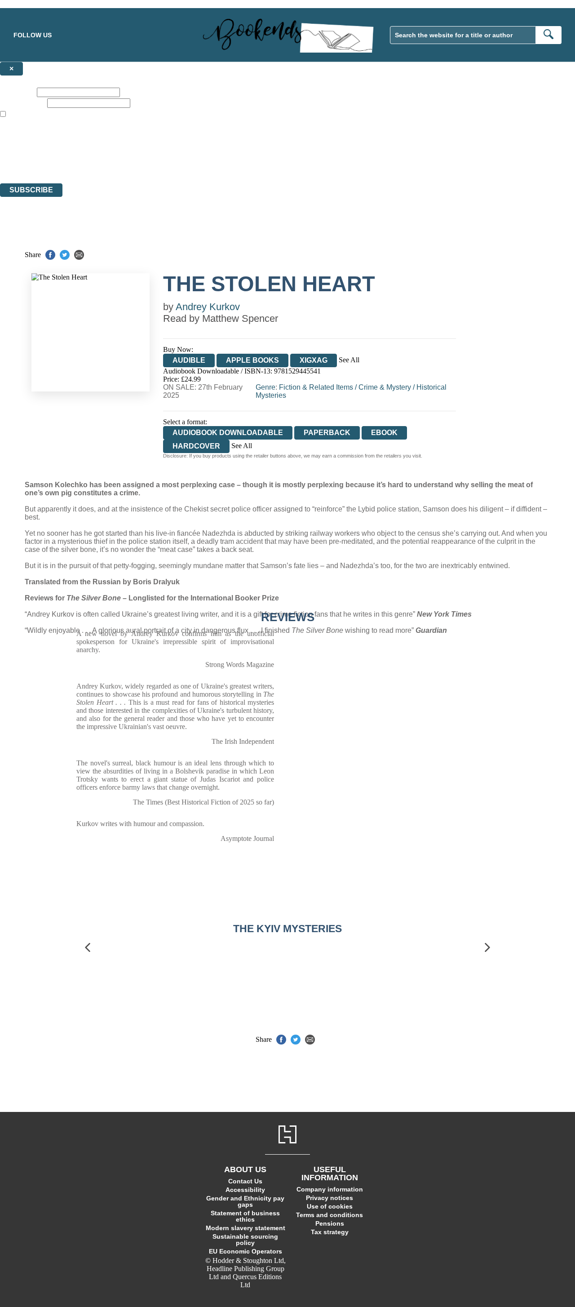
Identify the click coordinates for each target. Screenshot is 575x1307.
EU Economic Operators (245, 1251)
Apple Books (252, 360)
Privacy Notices (178, 163)
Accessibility (245, 1189)
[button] (87, 947)
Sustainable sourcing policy (245, 1239)
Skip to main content (29, 4)
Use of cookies (330, 1206)
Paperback (327, 432)
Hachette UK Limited (92, 147)
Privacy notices (329, 1197)
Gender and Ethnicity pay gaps (245, 1201)
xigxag (313, 360)
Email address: (22, 103)
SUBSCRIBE (31, 190)
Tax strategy (330, 1232)
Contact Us (245, 1181)
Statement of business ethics (245, 1216)
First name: (17, 92)
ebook (384, 432)
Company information (329, 1189)
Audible (188, 360)
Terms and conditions (329, 1214)
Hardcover (196, 446)
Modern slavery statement (245, 1227)
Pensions (329, 1223)
